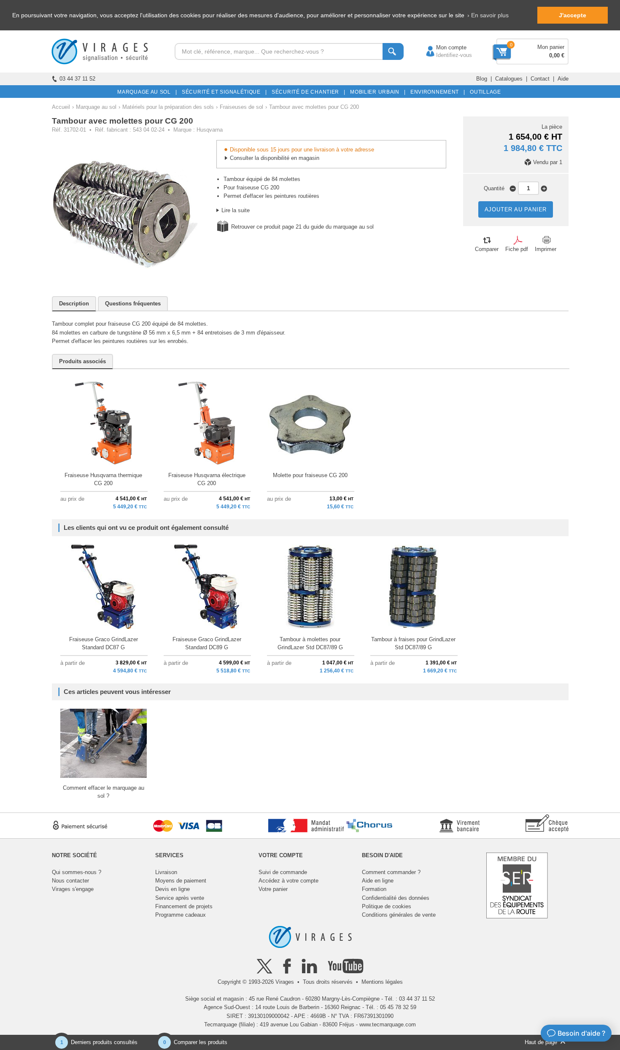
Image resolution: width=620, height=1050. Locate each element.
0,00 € (556, 55)
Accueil (61, 107)
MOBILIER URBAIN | (376, 92)
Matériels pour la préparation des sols (168, 107)
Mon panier (550, 47)
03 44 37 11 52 (77, 79)
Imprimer (545, 249)
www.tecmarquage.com (387, 1024)
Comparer (487, 249)
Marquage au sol (96, 107)
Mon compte (442, 47)
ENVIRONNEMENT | (436, 92)
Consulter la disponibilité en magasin (274, 158)
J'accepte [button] (572, 15)
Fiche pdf (516, 249)
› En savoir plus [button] (488, 15)
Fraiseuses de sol (241, 107)
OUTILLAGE (484, 92)
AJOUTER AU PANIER (516, 209)
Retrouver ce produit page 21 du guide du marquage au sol (302, 227)
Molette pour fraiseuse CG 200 (310, 475)
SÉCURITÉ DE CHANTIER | (307, 92)
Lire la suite (235, 210)
